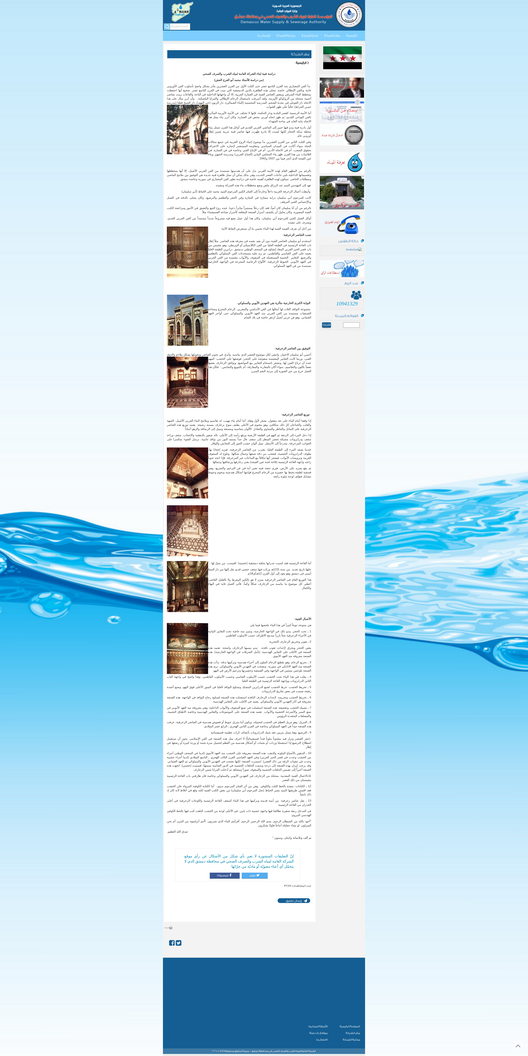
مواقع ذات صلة (318, 1033)
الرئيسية (351, 35)
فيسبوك (223, 875)
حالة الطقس (348, 241)
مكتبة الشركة (285, 35)
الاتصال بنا (322, 1039)
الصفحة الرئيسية (350, 1026)
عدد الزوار (351, 283)
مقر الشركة (332, 35)
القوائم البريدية (346, 316)
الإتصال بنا (263, 35)
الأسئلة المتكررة (318, 1026)
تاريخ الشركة (310, 35)
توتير (252, 875)
